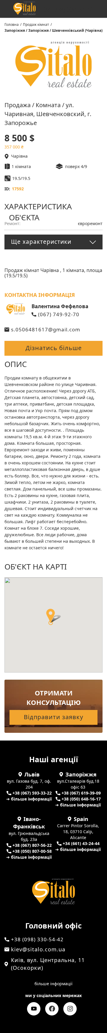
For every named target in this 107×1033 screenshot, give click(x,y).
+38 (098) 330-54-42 (66, 9)
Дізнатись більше (54, 348)
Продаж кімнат (36, 24)
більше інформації (53, 983)
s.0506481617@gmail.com (45, 329)
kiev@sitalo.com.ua (38, 949)
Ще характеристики (41, 242)
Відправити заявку (53, 717)
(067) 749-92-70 (58, 314)
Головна (11, 24)
